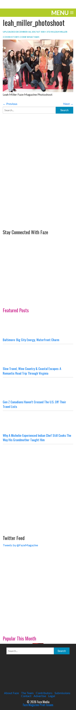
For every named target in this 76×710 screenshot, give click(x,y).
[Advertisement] (38, 183)
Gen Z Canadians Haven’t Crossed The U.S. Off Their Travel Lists (34, 404)
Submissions (62, 693)
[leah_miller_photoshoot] (38, 65)
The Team (27, 693)
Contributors (44, 693)
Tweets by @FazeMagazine (20, 545)
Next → (68, 103)
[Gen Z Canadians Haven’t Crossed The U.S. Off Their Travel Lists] (38, 388)
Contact (26, 696)
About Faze (11, 693)
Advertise (40, 696)
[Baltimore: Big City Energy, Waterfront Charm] (38, 326)
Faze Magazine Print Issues (38, 705)
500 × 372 (45, 31)
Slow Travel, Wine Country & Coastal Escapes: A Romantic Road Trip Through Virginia (32, 371)
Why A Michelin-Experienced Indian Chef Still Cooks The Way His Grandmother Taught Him (37, 437)
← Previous (10, 103)
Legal (51, 696)
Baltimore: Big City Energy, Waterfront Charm (31, 339)
